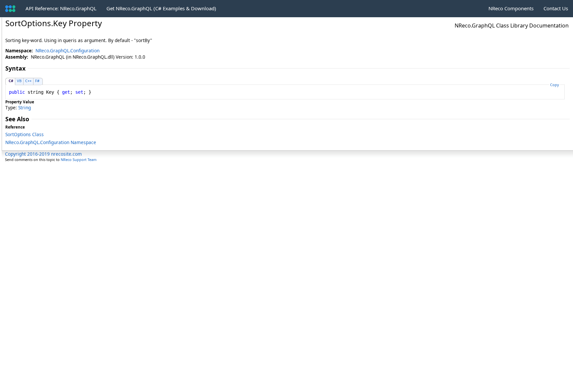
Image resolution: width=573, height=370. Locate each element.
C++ (28, 80)
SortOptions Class (24, 134)
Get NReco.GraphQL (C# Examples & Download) (161, 8)
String (24, 107)
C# (11, 80)
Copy (554, 84)
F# (37, 80)
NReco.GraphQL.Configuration (67, 50)
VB (19, 80)
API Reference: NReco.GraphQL (61, 8)
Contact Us (555, 8)
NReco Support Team (78, 159)
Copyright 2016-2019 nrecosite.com (43, 154)
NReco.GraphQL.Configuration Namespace (50, 142)
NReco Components (511, 8)
